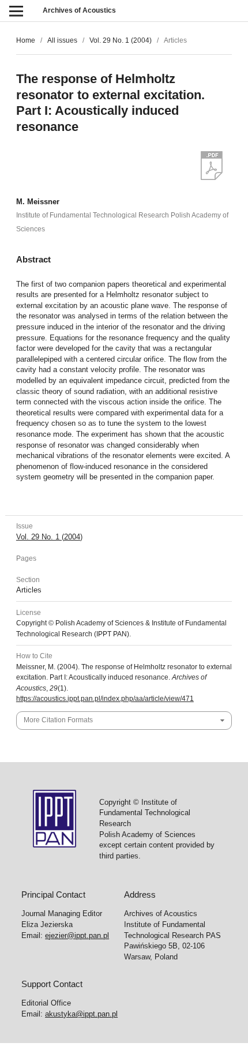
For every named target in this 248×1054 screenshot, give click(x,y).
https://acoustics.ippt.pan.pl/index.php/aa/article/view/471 (105, 699)
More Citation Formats (58, 720)
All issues (62, 40)
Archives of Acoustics (79, 10)
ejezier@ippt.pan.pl (77, 935)
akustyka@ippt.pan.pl (81, 1014)
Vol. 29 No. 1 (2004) (120, 40)
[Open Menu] (16, 10)
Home (25, 40)
